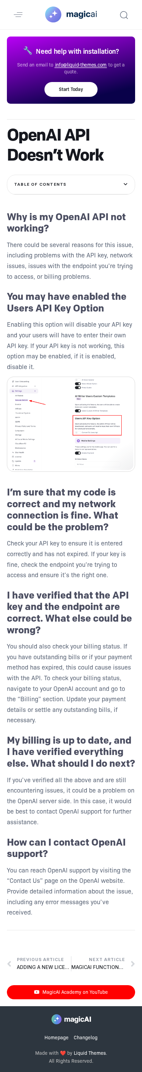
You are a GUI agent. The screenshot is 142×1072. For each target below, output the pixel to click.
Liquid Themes (90, 1053)
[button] (18, 14)
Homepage (56, 1037)
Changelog (86, 1037)
